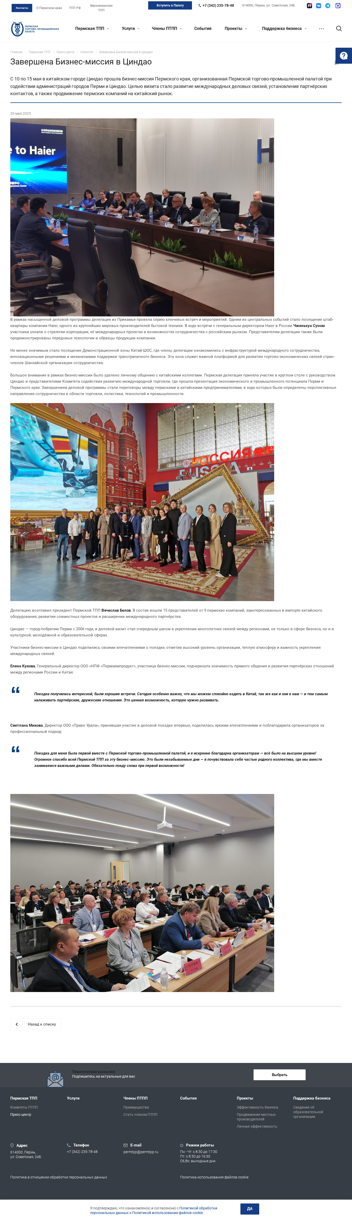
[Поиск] (336, 29)
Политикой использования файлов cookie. (168, 1213)
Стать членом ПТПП (140, 1114)
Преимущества (136, 1107)
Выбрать (279, 1074)
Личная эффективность (257, 1126)
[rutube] (309, 5)
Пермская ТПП (90, 28)
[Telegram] (327, 5)
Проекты (234, 28)
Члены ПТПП (165, 28)
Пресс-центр (20, 1114)
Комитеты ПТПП (24, 1107)
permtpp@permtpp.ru (140, 1152)
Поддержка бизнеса (282, 28)
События (203, 28)
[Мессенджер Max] (338, 5)
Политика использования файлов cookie (214, 1177)
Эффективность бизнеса (257, 1107)
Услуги (129, 28)
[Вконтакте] (318, 5)
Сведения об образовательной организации (308, 1112)
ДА (250, 1208)
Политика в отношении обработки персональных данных (58, 1177)
